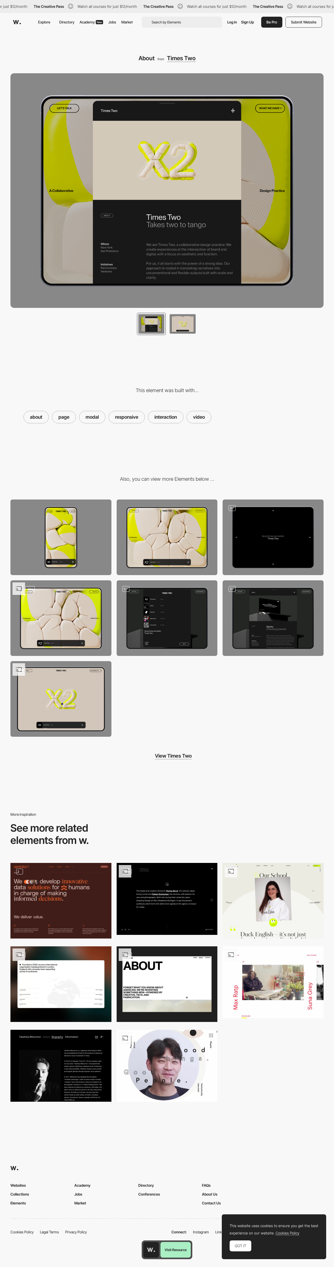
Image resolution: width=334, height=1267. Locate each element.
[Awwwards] (17, 22)
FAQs (206, 1185)
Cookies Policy (22, 1232)
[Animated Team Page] (167, 1066)
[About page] (60, 901)
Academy (91, 22)
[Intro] (273, 537)
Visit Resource (176, 1250)
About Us (209, 1194)
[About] (60, 984)
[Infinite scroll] (60, 699)
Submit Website (304, 22)
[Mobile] (60, 537)
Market (127, 22)
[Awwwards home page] (151, 1250)
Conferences (149, 1194)
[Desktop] (167, 537)
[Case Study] (273, 618)
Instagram (201, 1232)
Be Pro (271, 22)
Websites (18, 1185)
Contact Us (211, 1203)
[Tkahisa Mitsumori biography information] (60, 1066)
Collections (19, 1194)
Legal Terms (49, 1232)
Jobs (112, 22)
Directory (66, 22)
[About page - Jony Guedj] (273, 982)
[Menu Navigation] (167, 618)
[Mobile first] (60, 618)
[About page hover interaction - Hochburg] (167, 899)
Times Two (181, 58)
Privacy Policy (76, 1232)
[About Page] (167, 984)
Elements (18, 1203)
